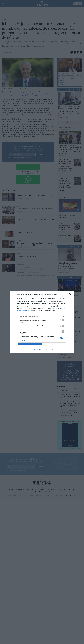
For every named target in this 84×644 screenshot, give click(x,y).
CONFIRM (30, 344)
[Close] (70, 294)
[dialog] (42, 322)
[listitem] (42, 316)
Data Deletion (32, 349)
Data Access (42, 349)
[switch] (62, 320)
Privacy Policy (51, 349)
